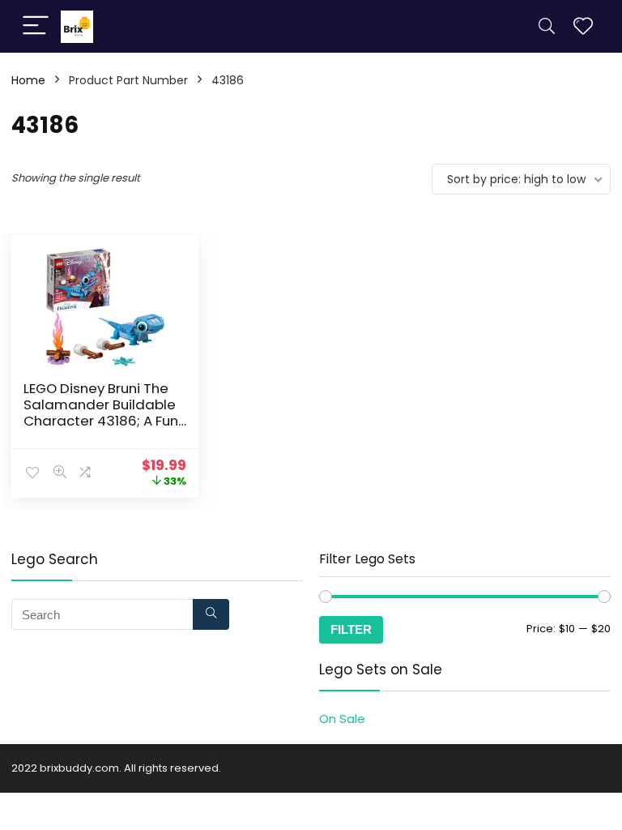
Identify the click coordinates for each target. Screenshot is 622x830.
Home (28, 80)
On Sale (342, 718)
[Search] (546, 26)
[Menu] (35, 26)
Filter (351, 629)
